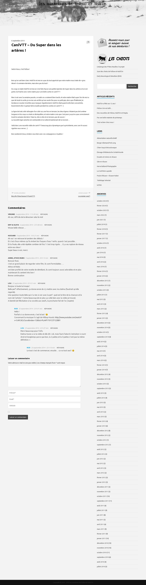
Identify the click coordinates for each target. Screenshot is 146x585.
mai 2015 (100, 299)
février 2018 (101, 229)
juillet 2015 (101, 295)
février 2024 (101, 206)
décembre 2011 (102, 487)
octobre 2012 (102, 440)
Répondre (44, 214)
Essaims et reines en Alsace (107, 157)
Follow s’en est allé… (104, 108)
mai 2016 (100, 257)
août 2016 (100, 248)
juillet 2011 (101, 510)
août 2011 (100, 506)
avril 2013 (100, 412)
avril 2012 (100, 468)
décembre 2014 (102, 323)
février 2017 (101, 234)
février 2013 (101, 421)
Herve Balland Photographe (106, 166)
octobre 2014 (102, 332)
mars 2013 (100, 417)
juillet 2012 (101, 454)
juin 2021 (100, 220)
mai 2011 (100, 520)
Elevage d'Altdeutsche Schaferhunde (110, 152)
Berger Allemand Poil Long (106, 143)
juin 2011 (100, 515)
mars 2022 (100, 215)
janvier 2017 (101, 238)
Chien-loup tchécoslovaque (107, 148)
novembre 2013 (102, 379)
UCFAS (99, 185)
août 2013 (100, 393)
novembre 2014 (102, 327)
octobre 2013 (102, 384)
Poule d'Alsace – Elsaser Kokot (108, 176)
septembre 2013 (103, 388)
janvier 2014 (101, 370)
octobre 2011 (102, 496)
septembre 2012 (103, 445)
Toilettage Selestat (104, 180)
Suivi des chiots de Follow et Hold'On (110, 71)
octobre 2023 (102, 210)
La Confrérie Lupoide (104, 171)
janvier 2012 (101, 482)
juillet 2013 (101, 398)
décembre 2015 (102, 281)
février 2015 (101, 313)
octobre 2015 (102, 290)
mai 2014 (100, 351)
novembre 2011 (102, 492)
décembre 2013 (102, 374)
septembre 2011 (103, 501)
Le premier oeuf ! (84, 196)
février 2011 (101, 534)
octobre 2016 (102, 243)
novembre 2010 (102, 548)
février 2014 (101, 365)
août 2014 (100, 342)
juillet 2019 (101, 224)
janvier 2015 (101, 318)
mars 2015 (100, 309)
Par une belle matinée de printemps (109, 118)
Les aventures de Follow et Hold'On (81, 582)
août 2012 (100, 449)
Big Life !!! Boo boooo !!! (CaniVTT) (23, 196)
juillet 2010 (101, 567)
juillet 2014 (101, 346)
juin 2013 (100, 402)
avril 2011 (100, 524)
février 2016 (101, 271)
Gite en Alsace (102, 162)
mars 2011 (100, 529)
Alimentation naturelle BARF (107, 138)
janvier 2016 (101, 276)
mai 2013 (100, 407)
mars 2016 (100, 267)
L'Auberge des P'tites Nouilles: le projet (110, 67)
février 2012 (101, 477)
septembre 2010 (103, 557)
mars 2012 (100, 473)
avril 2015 (100, 304)
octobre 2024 (102, 201)
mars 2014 (100, 360)
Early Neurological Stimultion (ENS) (109, 76)
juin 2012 (100, 459)
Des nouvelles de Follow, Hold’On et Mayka (112, 113)
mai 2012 (100, 463)
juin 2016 (100, 252)
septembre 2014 (103, 337)
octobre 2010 (102, 552)
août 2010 (100, 562)
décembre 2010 (102, 543)
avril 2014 (100, 356)
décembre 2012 (102, 431)
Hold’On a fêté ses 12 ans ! (106, 103)
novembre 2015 (102, 285)
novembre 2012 (102, 435)
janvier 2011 (101, 538)
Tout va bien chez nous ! (105, 122)
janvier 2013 (101, 426)
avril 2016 (100, 262)
